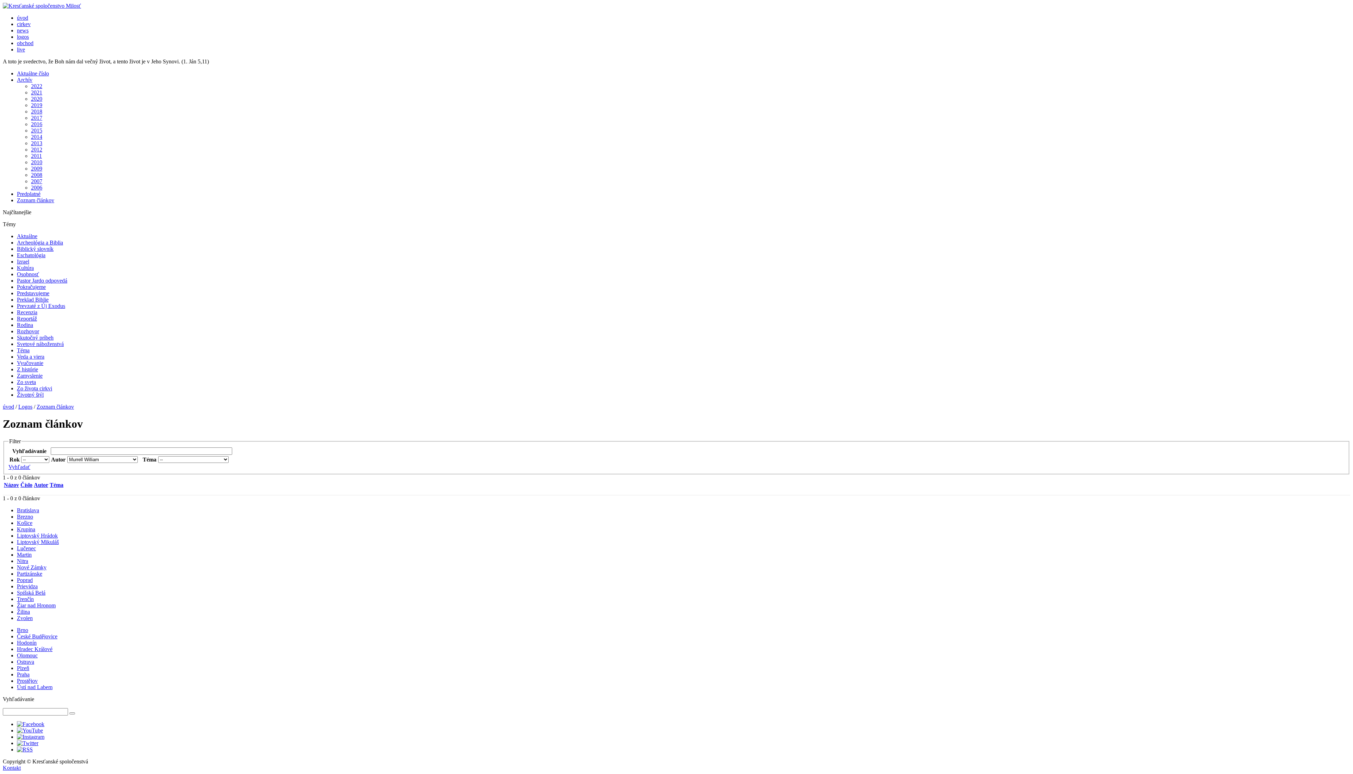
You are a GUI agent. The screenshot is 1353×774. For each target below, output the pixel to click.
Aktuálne (27, 236)
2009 (36, 169)
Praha (23, 674)
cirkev (24, 24)
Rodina (25, 325)
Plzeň (23, 668)
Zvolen (25, 618)
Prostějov (27, 681)
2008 (36, 175)
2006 (36, 188)
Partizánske (29, 574)
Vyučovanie (30, 363)
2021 (36, 92)
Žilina (23, 612)
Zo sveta (26, 382)
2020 (36, 99)
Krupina (26, 529)
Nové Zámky (32, 567)
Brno (22, 630)
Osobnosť (28, 274)
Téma (23, 350)
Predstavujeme (33, 293)
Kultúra (25, 268)
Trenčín (25, 599)
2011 (36, 156)
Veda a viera (30, 357)
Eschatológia (31, 255)
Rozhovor (28, 331)
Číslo (26, 485)
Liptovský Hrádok (37, 536)
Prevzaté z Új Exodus (41, 306)
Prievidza (27, 586)
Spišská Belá (31, 593)
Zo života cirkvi (34, 388)
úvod (22, 18)
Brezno (25, 517)
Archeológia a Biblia (40, 243)
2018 (36, 111)
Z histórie (27, 369)
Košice (24, 523)
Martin (24, 555)
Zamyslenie (30, 376)
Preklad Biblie (33, 300)
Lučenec (26, 548)
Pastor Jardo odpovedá (42, 281)
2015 (36, 131)
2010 (36, 162)
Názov (11, 485)
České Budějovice (37, 636)
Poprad (25, 580)
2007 (36, 181)
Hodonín (27, 643)
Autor (41, 485)
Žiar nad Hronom (36, 605)
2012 (36, 150)
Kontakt (12, 768)
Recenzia (27, 312)
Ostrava (25, 662)
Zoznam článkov (35, 200)
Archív (24, 80)
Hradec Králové (34, 649)
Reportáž (27, 319)
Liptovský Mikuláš (38, 542)
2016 (36, 124)
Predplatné (29, 194)
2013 (36, 143)
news (23, 30)
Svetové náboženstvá (40, 344)
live (21, 49)
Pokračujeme (31, 287)
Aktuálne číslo (33, 73)
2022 (36, 86)
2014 (36, 137)
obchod (25, 43)
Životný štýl (30, 395)
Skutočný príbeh (35, 338)
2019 (36, 105)
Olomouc (27, 655)
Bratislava (28, 510)
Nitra (22, 561)
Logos (25, 407)
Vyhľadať (19, 467)
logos (23, 37)
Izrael (23, 262)
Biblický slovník (35, 249)
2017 (36, 118)
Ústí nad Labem (34, 687)
